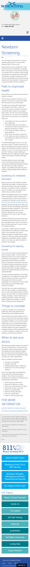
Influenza (15, 524)
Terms (10, 563)
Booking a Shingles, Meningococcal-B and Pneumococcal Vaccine (15, 476)
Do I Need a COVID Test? (15, 486)
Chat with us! (21, 565)
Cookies (16, 563)
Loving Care (15, 544)
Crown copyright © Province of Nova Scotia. (11, 565)
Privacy (3, 563)
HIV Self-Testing (15, 517)
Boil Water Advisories (15, 537)
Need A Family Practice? (15, 497)
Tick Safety (15, 511)
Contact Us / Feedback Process (11, 560)
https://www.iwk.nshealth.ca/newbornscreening (15, 202)
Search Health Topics (15, 458)
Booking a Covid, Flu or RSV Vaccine (15, 465)
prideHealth (15, 531)
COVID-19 (15, 504)
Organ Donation (15, 550)
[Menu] (27, 32)
